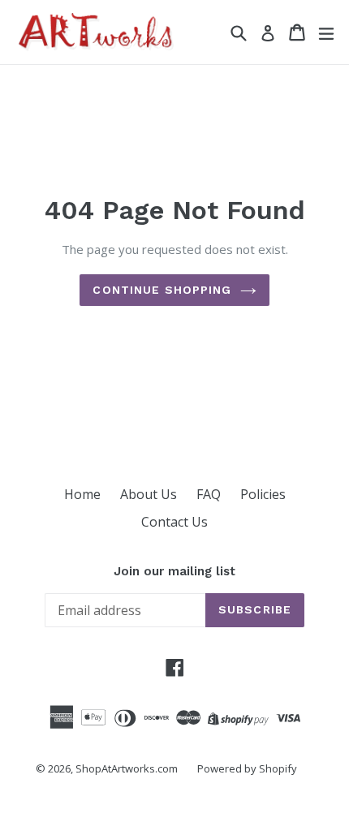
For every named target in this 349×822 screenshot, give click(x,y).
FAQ (208, 494)
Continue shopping (162, 289)
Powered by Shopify (247, 768)
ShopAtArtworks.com (126, 768)
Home (82, 494)
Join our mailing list (174, 571)
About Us (148, 494)
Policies (263, 494)
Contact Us (174, 522)
